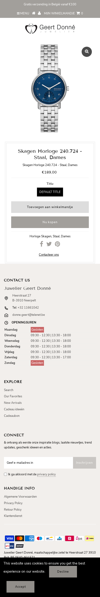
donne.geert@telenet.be (28, 315)
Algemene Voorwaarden (20, 497)
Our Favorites (13, 396)
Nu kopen (50, 222)
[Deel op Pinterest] (57, 245)
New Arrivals (13, 403)
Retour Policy (13, 510)
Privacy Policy (13, 503)
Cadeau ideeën (14, 409)
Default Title (50, 192)
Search (8, 390)
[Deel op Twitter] (49, 245)
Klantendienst (13, 516)
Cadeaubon (12, 416)
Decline (63, 572)
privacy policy (46, 474)
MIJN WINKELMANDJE (63, 13)
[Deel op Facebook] (41, 245)
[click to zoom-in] (87, 52)
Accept (20, 587)
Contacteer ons (49, 255)
